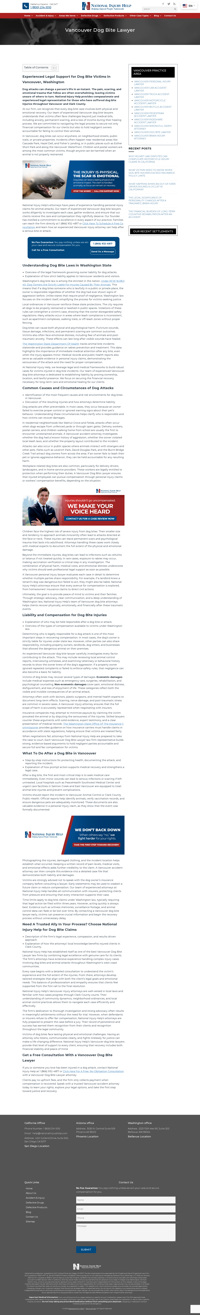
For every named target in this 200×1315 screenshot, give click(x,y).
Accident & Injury (45, 15)
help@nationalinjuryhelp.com (50, 1133)
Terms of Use (91, 1309)
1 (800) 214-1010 (40, 7)
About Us (31, 1193)
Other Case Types (139, 15)
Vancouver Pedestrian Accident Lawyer (149, 114)
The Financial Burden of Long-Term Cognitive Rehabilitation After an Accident (152, 214)
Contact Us (170, 15)
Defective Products (114, 15)
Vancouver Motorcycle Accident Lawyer (150, 102)
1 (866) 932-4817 (102, 243)
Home (27, 15)
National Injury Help (76, 1309)
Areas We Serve (67, 15)
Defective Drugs (89, 15)
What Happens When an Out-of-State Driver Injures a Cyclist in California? (152, 187)
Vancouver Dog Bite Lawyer (152, 132)
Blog (156, 15)
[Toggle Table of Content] (53, 68)
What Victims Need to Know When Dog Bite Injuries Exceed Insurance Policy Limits (152, 173)
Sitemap (30, 1221)
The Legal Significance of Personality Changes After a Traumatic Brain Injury (147, 200)
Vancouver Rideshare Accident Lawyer (148, 121)
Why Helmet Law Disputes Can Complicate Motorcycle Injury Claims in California (149, 159)
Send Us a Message (102, 251)
